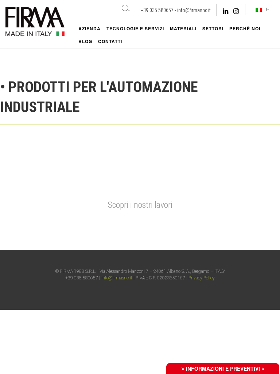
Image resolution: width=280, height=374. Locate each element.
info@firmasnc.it (194, 10)
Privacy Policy (201, 277)
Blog (85, 41)
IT (265, 9)
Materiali (183, 28)
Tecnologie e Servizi (135, 28)
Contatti (110, 41)
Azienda (89, 28)
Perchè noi (244, 28)
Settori (212, 28)
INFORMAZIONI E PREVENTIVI (222, 368)
